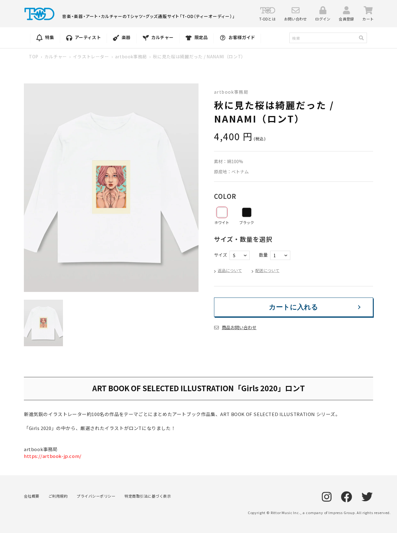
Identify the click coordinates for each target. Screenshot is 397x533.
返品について (230, 270)
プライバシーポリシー (96, 496)
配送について (267, 270)
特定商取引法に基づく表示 (147, 496)
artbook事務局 (131, 56)
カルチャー (55, 56)
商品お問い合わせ (239, 327)
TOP (33, 56)
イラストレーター (91, 56)
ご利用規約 (58, 496)
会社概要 (31, 496)
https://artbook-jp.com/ (53, 456)
